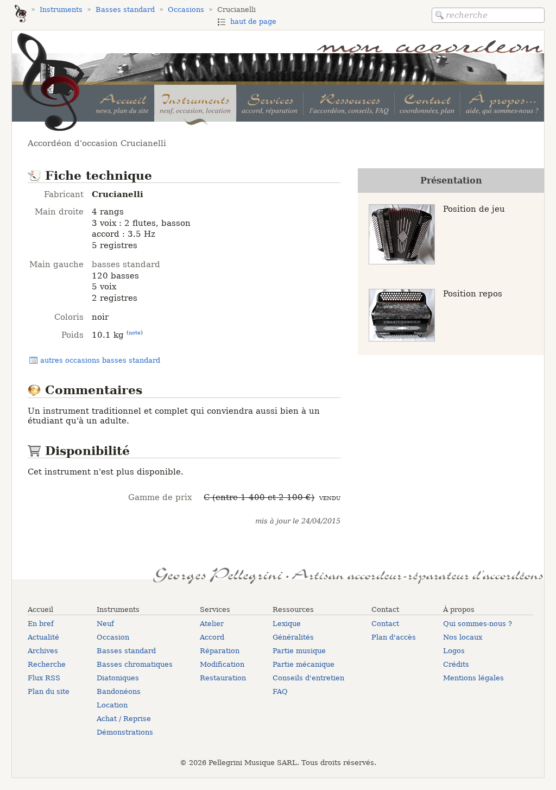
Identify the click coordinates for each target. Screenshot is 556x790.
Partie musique (299, 651)
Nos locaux (462, 637)
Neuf (105, 624)
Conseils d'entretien (308, 678)
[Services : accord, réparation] (269, 103)
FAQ (280, 691)
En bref (41, 624)
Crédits (456, 664)
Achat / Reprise (124, 719)
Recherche (47, 664)
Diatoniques (118, 678)
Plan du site (49, 691)
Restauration (223, 678)
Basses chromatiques (135, 664)
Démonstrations (125, 732)
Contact (385, 624)
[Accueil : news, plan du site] (122, 103)
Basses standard (126, 651)
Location (112, 705)
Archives (43, 651)
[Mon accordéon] (21, 14)
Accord (212, 637)
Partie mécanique (303, 664)
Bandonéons (119, 691)
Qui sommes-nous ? (477, 624)
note (135, 332)
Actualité (43, 637)
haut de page (253, 21)
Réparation (219, 651)
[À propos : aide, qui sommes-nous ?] (502, 103)
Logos (454, 651)
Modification (222, 664)
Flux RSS (44, 678)
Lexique (287, 624)
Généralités (293, 637)
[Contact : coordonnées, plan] (427, 103)
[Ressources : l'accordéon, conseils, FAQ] (348, 103)
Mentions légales (473, 678)
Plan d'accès (393, 637)
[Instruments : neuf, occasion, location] (195, 103)
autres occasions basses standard (100, 360)
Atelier (212, 624)
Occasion (113, 637)
